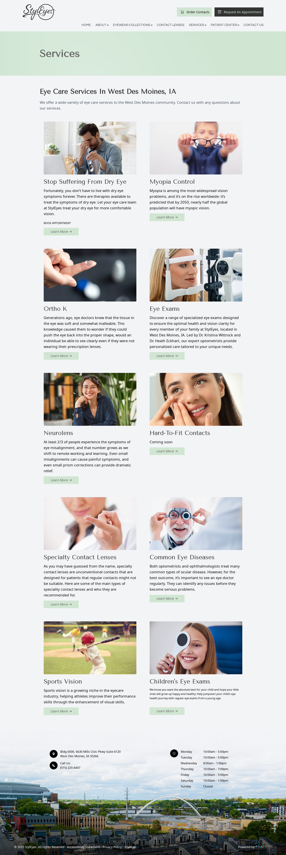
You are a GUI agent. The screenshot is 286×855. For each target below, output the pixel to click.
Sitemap (130, 847)
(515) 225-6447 (70, 765)
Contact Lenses (170, 25)
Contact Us (253, 25)
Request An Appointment (243, 12)
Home (86, 25)
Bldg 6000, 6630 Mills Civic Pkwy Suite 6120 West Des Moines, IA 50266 (90, 754)
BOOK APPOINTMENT (57, 223)
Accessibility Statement (83, 847)
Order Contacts (198, 12)
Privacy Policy (112, 847)
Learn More (59, 231)
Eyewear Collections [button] (131, 25)
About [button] (100, 25)
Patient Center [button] (224, 25)
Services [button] (196, 25)
